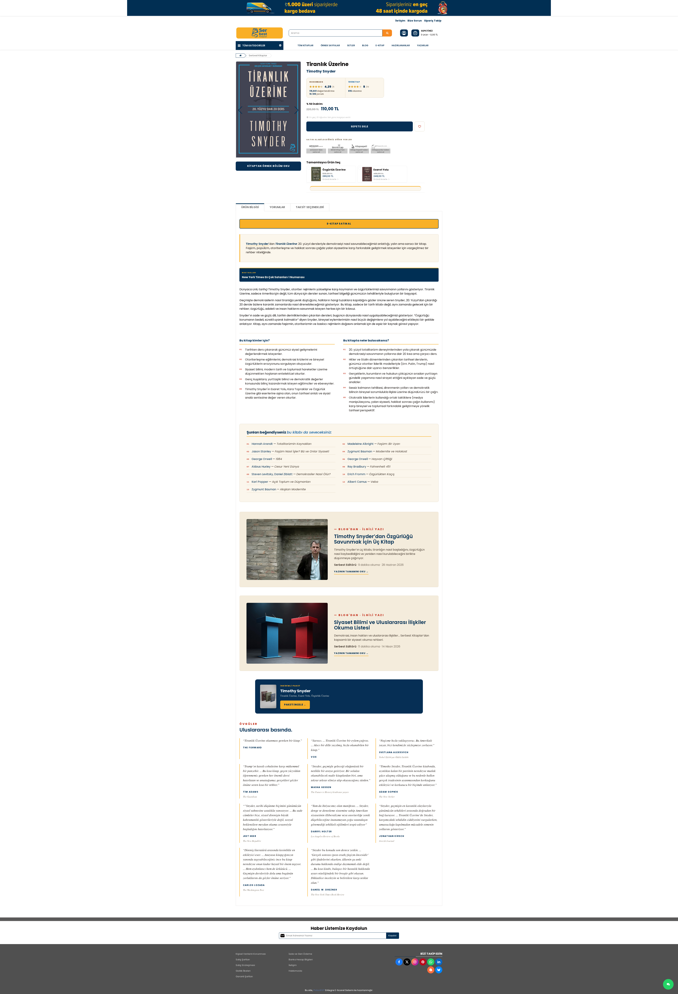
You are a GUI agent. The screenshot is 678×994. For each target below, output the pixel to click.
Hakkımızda (295, 970)
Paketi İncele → (295, 704)
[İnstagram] (414, 961)
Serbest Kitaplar (258, 55)
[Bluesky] (438, 969)
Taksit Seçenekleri (310, 207)
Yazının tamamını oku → (351, 571)
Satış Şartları (243, 959)
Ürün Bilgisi (250, 207)
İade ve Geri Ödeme (300, 954)
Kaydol (392, 935)
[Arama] (387, 33)
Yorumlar (277, 207)
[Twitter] (407, 961)
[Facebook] (399, 961)
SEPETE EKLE (359, 126)
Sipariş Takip (432, 20)
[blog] (430, 969)
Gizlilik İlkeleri (243, 970)
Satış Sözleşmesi (245, 965)
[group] (331, 174)
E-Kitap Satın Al (339, 223)
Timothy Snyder (321, 71)
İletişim (400, 20)
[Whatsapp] (430, 961)
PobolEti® (319, 990)
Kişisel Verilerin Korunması (251, 954)
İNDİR (268, 166)
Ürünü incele (329, 179)
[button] (240, 110)
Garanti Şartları (244, 976)
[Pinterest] (422, 961)
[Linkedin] (438, 961)
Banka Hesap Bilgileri (301, 959)
